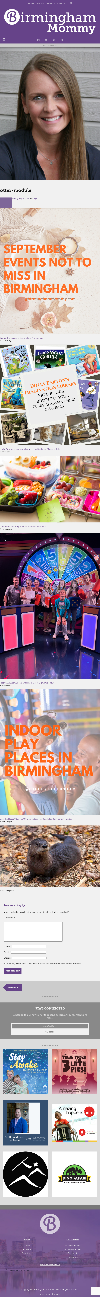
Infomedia (55, 1294)
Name (7, 946)
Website (7, 958)
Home (31, 3)
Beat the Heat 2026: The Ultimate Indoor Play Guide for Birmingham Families (36, 819)
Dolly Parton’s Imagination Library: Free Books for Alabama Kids (30, 449)
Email (7, 952)
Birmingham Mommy (44, 1289)
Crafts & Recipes (73, 1249)
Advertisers (27, 1253)
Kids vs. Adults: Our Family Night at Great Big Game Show (27, 683)
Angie (34, 198)
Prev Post (14, 987)
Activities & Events (73, 1245)
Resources (73, 1257)
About (40, 3)
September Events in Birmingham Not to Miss (21, 338)
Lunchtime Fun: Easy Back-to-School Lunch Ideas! (23, 526)
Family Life (73, 1253)
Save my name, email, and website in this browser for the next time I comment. (44, 963)
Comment (9, 917)
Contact (62, 3)
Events (51, 3)
